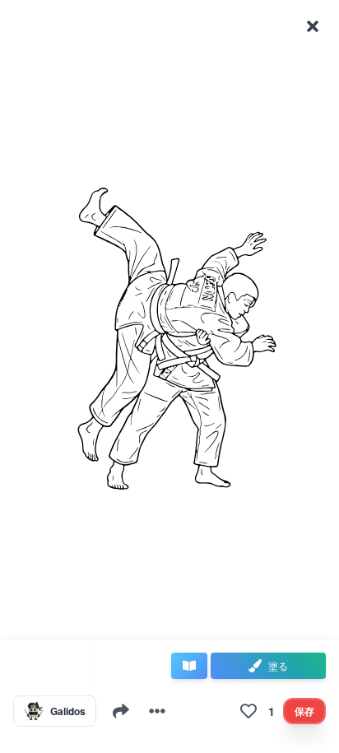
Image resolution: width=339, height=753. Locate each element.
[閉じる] (312, 26)
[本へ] (189, 666)
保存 (304, 711)
